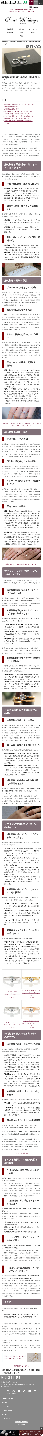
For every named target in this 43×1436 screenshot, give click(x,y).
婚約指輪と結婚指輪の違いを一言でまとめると (19, 104)
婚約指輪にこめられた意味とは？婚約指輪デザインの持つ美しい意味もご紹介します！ (22, 424)
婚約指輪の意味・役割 (11, 106)
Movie (33, 32)
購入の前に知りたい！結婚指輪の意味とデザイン (22, 564)
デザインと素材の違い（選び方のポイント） (19, 116)
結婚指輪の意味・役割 (11, 109)
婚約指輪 (21, 29)
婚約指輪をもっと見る (21, 1366)
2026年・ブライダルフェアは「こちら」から (21, 11)
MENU (40, 3)
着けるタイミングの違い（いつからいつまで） (19, 111)
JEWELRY (5, 1407)
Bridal (8, 1393)
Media (21, 32)
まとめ (6, 123)
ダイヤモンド (32, 29)
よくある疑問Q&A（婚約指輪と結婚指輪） (18, 121)
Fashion (14, 1393)
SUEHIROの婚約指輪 (21, 1153)
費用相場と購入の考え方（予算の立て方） (18, 118)
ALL (21, 36)
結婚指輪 (10, 29)
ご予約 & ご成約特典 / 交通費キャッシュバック (21, 9)
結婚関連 (10, 32)
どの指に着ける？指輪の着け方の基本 (16, 113)
